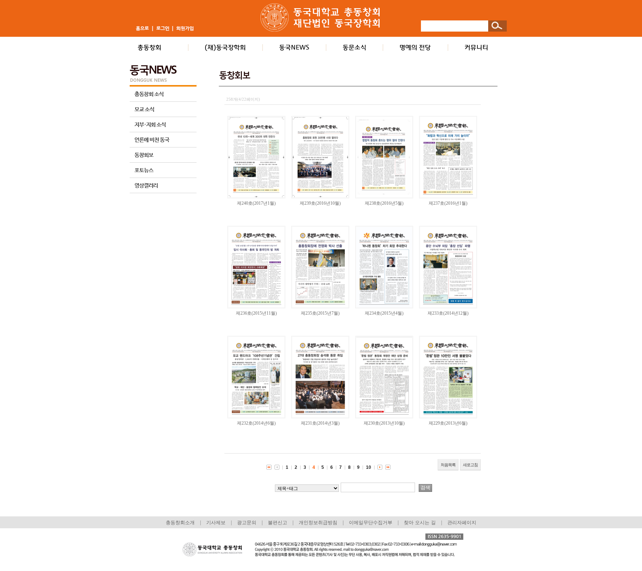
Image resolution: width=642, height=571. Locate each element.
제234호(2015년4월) (384, 313)
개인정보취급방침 (318, 522)
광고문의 (246, 522)
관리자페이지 (461, 522)
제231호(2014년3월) (320, 423)
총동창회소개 (180, 522)
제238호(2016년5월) (384, 203)
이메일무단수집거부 (371, 522)
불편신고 (277, 522)
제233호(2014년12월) (448, 313)
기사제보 (216, 522)
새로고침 (470, 465)
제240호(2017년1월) (256, 203)
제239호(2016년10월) (320, 203)
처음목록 (448, 465)
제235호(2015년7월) (320, 313)
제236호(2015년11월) (256, 313)
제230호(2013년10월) (384, 423)
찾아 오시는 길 (420, 522)
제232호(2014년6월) (256, 423)
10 (368, 467)
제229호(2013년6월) (448, 423)
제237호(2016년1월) (448, 203)
